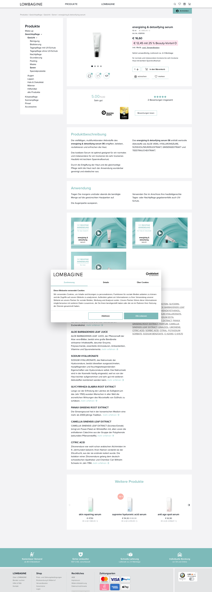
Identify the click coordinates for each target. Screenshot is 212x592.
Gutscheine (40, 586)
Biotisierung (35, 44)
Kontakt (15, 586)
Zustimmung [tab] (69, 282)
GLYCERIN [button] (174, 303)
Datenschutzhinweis (79, 586)
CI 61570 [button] (178, 333)
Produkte (71, 4)
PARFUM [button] (163, 323)
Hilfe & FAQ (17, 583)
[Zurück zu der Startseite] (31, 4)
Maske (33, 64)
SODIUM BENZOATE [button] (153, 333)
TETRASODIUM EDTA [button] (162, 317)
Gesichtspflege (35, 15)
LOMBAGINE (108, 4)
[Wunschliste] (184, 4)
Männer (31, 85)
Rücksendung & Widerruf (45, 580)
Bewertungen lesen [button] (146, 113)
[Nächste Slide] (189, 505)
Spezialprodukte (38, 71)
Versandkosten (42, 583)
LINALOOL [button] (163, 327)
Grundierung (36, 57)
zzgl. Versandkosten (150, 47)
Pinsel (28, 103)
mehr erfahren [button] (93, 325)
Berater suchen (19, 580)
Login (38, 589)
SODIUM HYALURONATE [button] (168, 313)
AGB (73, 577)
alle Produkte (33, 92)
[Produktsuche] (175, 4)
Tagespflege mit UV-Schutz (43, 47)
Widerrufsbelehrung (79, 583)
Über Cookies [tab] (143, 282)
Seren (54, 15)
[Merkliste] (179, 4)
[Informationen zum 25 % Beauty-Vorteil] (175, 43)
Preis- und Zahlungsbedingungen (49, 577)
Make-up (29, 30)
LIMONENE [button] (175, 327)
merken (161, 76)
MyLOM (144, 4)
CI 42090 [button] (168, 333)
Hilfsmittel (32, 88)
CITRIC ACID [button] (138, 330)
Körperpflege (31, 96)
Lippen (30, 78)
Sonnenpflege (32, 100)
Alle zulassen (141, 316)
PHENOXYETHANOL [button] (170, 310)
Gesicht (47, 15)
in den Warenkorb (157, 69)
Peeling (33, 60)
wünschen (142, 76)
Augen (30, 75)
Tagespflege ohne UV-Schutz (44, 50)
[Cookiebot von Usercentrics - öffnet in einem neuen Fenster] (148, 274)
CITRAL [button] (163, 330)
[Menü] (195, 573)
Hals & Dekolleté (35, 82)
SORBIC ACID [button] (152, 330)
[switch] (191, 578)
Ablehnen (105, 316)
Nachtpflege (36, 54)
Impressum (76, 580)
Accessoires (31, 106)
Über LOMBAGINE (19, 577)
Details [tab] (106, 282)
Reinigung (35, 41)
